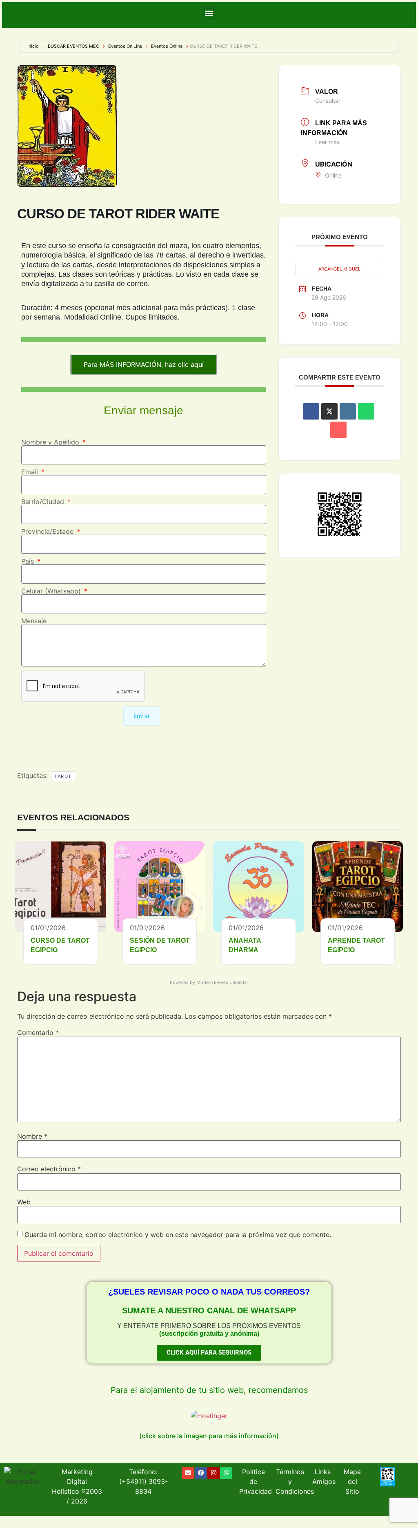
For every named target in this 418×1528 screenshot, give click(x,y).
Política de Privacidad (255, 1481)
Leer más (327, 141)
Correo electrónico (49, 1169)
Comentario (38, 1032)
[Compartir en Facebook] (311, 411)
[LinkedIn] (348, 411)
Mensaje (34, 620)
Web (24, 1202)
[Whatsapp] (226, 1473)
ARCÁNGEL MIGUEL (339, 269)
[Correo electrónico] (338, 430)
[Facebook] (201, 1473)
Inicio (33, 46)
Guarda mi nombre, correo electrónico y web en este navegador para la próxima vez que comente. (177, 1234)
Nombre (32, 1136)
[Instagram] (213, 1473)
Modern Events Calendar (222, 982)
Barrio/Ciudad (43, 501)
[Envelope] (188, 1473)
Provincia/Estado (48, 531)
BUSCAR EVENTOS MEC (73, 46)
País (28, 561)
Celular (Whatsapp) (52, 591)
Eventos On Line (125, 46)
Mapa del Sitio (352, 1481)
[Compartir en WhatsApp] (366, 411)
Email (30, 472)
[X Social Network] (329, 411)
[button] (209, 13)
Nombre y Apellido (51, 442)
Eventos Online (166, 46)
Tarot (63, 776)
